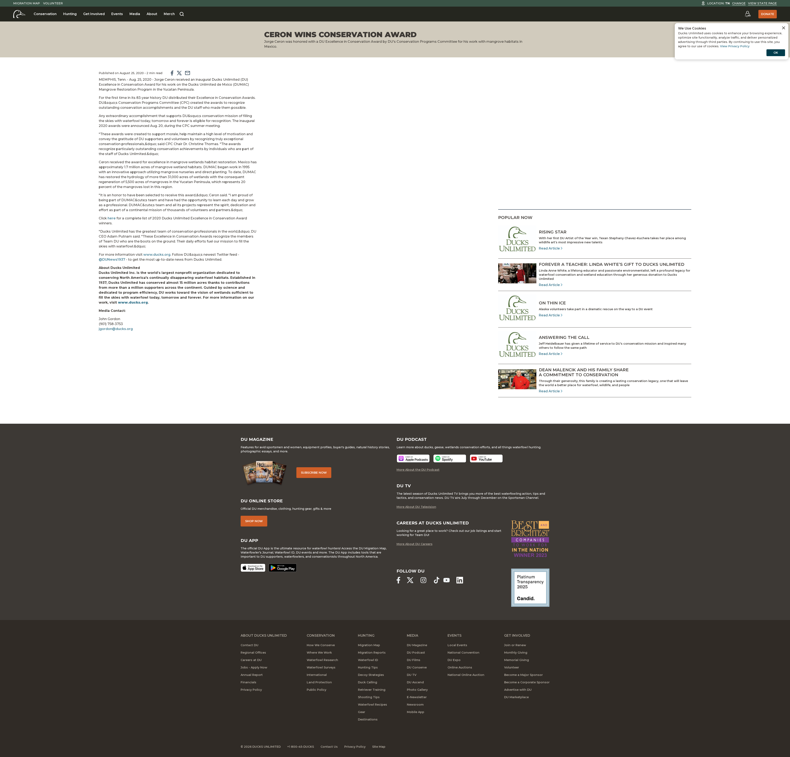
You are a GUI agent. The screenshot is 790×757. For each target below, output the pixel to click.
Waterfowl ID (368, 660)
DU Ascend (415, 682)
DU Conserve (417, 667)
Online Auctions (460, 667)
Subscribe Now (314, 472)
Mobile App (415, 712)
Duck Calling (367, 682)
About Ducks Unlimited (264, 636)
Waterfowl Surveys (321, 667)
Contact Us (329, 747)
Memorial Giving (516, 660)
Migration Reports (372, 652)
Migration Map (26, 3)
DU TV (411, 675)
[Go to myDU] (747, 14)
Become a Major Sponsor (523, 675)
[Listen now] (413, 458)
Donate (767, 14)
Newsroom (415, 704)
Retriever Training (371, 690)
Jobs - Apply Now (254, 667)
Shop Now (254, 521)
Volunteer (53, 3)
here (112, 218)
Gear (361, 712)
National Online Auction (466, 675)
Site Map (378, 747)
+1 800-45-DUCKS (300, 747)
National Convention (463, 652)
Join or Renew (515, 645)
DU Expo (454, 660)
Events (117, 14)
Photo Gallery (417, 690)
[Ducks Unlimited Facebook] (398, 580)
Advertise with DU (518, 690)
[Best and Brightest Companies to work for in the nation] (530, 538)
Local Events (457, 645)
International (317, 675)
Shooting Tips (369, 697)
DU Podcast (416, 652)
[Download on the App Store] (253, 568)
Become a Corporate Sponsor (527, 682)
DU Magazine (417, 645)
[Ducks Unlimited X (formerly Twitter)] (410, 580)
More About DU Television (416, 507)
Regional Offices (253, 652)
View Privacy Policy (735, 46)
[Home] (19, 14)
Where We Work (319, 652)
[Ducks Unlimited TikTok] (436, 580)
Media (134, 14)
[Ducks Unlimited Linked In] (459, 580)
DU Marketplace (516, 697)
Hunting (70, 14)
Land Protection (319, 682)
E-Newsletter (417, 697)
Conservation (45, 14)
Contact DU (249, 645)
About (152, 14)
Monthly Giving (515, 652)
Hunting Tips (368, 667)
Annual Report (252, 675)
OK (775, 52)
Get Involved (94, 14)
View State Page (762, 3)
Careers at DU (251, 660)
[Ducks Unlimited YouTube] (446, 580)
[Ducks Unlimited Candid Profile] (530, 587)
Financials (248, 682)
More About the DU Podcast (418, 470)
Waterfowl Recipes (372, 704)
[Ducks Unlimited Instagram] (423, 580)
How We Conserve (321, 645)
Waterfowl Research (322, 660)
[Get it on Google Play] (283, 568)
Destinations (368, 719)
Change (739, 3)
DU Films (413, 660)
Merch (169, 14)
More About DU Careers (414, 544)
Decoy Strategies (371, 675)
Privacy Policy (251, 690)
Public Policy (316, 690)
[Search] (182, 14)
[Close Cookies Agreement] (783, 27)
